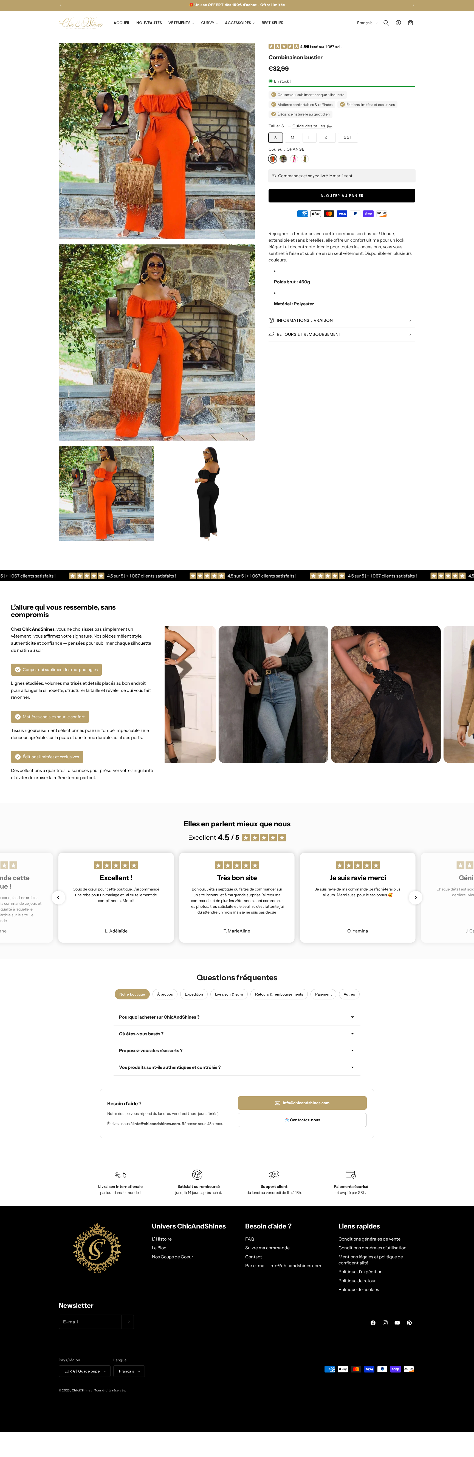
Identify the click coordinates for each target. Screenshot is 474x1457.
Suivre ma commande (267, 1247)
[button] (181, 23)
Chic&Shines (82, 1391)
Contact (253, 1256)
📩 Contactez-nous (302, 1119)
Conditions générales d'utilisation (372, 1247)
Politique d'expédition (360, 1271)
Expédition (194, 994)
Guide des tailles (309, 125)
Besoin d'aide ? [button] (268, 1226)
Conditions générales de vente (369, 1238)
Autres (349, 994)
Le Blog (159, 1247)
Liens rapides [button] (359, 1226)
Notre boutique (132, 994)
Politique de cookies (358, 1289)
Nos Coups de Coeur (172, 1256)
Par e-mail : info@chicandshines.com (283, 1265)
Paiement (323, 994)
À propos (165, 994)
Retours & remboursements (279, 994)
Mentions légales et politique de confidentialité (370, 1259)
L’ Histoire (162, 1238)
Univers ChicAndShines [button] (189, 1226)
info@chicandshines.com (306, 1102)
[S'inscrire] (128, 1322)
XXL (348, 137)
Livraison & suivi (229, 994)
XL (327, 137)
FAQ (249, 1238)
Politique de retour (357, 1280)
